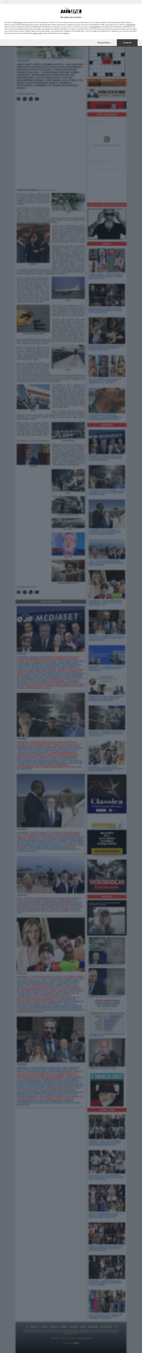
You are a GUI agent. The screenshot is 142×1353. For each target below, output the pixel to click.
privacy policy (38, 33)
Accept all (127, 43)
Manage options (104, 43)
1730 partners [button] (18, 22)
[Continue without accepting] (6, 2)
